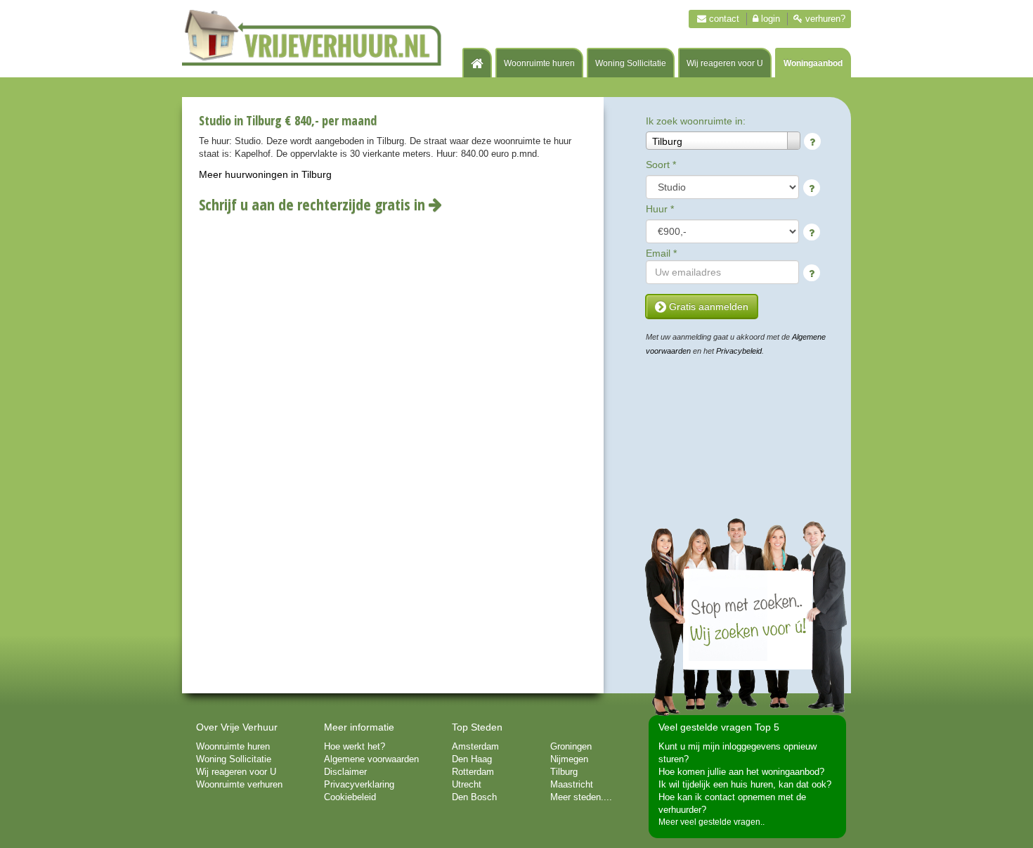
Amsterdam (475, 746)
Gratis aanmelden (707, 306)
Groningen (571, 746)
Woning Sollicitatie (630, 63)
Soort (661, 164)
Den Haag (472, 759)
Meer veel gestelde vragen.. (711, 822)
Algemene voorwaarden (371, 759)
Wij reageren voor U (725, 63)
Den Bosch (474, 797)
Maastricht (571, 784)
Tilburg (564, 771)
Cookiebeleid (350, 797)
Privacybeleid (739, 351)
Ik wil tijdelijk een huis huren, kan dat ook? (744, 784)
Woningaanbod (813, 63)
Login (769, 18)
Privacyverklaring (359, 784)
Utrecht (466, 784)
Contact (722, 18)
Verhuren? (824, 18)
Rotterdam (473, 771)
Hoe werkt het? (354, 746)
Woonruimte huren (539, 63)
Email (661, 253)
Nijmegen (569, 759)
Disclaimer (345, 771)
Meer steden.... (581, 797)
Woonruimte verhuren (239, 784)
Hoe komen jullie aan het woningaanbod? (741, 771)
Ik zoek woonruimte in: (696, 121)
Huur (660, 208)
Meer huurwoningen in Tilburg (265, 174)
